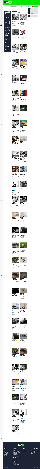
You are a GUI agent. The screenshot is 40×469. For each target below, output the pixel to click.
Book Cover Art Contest (24, 450)
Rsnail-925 (14, 23)
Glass (21, 20)
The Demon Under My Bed (14, 295)
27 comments (14, 328)
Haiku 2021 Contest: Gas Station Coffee (22, 158)
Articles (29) (19, 11)
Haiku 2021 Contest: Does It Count (15, 128)
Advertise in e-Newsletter (15, 454)
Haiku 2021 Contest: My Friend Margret (22, 174)
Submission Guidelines (15, 460)
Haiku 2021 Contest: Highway (15, 158)
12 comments (14, 194)
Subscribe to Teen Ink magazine (16, 464)
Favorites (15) (14, 12)
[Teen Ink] (8, 2)
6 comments (14, 25)
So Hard (21, 142)
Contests (1, 326)
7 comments (14, 390)
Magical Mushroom (14, 264)
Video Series (32, 453)
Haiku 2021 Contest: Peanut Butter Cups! (15, 174)
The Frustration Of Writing (23, 67)
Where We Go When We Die (14, 21)
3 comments (22, 24)
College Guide (1, 439)
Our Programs (5, 451)
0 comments (22, 85)
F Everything (22, 218)
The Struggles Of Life (23, 52)
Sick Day (13, 51)
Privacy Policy (5, 455)
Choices (13, 96)
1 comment (21, 101)
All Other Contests (24, 451)
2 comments (14, 39)
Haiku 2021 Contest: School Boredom (23, 128)
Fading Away (14, 279)
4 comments (14, 86)
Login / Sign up (36, 6)
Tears (13, 233)
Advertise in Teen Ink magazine (16, 449)
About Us (5, 449)
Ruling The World (15, 309)
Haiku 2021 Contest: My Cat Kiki (15, 143)
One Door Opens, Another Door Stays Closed (23, 310)
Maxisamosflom (23, 326)
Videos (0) (18, 12)
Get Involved (14, 463)
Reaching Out (22, 264)
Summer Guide (1, 380)
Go (22, 6)
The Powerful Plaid (22, 97)
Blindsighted (14, 203)
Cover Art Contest (24, 449)
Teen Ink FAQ (5, 454)
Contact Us (5, 450)
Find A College (31, 13)
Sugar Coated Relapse (14, 67)
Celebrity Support (6, 452)
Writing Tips (14, 462)
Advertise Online (15, 453)
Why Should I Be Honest (23, 204)
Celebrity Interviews (6, 453)
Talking (21, 81)
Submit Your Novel (15, 459)
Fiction (1, 125)
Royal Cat (21, 233)
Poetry (1, 75)
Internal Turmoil (15, 112)
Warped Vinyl (22, 188)
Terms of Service (6, 456)
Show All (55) (14, 11)
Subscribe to (34, 8)
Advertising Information (15, 450)
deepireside (14, 326)
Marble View (22, 294)
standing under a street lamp (15, 82)
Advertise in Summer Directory (16, 452)
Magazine (1, 25)
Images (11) (22, 11)
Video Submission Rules (15, 461)
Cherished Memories (14, 249)
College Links (32, 450)
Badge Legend (32, 454)
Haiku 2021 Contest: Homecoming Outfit (14, 189)
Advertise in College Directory (16, 451)
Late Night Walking (22, 280)
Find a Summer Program (33, 15)
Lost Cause (22, 112)
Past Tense (14, 218)
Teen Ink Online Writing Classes (34, 451)
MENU (6, 6)
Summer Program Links (33, 449)
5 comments (14, 314)
